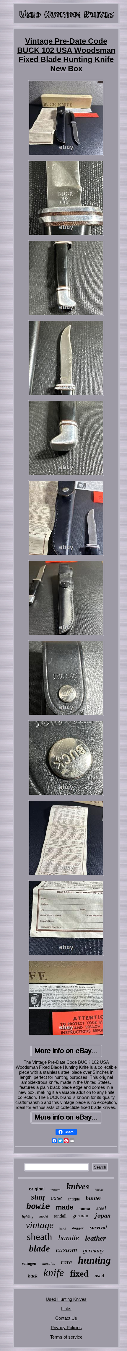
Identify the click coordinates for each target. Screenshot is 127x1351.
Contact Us (66, 1318)
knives (77, 1186)
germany (93, 1250)
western (56, 1189)
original (37, 1188)
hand (62, 1229)
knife (53, 1272)
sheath (39, 1236)
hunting (94, 1260)
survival (98, 1227)
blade (39, 1248)
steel (101, 1208)
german (80, 1215)
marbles (48, 1263)
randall (60, 1215)
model (43, 1216)
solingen (29, 1263)
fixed (79, 1273)
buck (33, 1275)
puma (84, 1208)
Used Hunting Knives (66, 1299)
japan (102, 1215)
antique (74, 1199)
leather (95, 1238)
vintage (39, 1225)
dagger (78, 1228)
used (99, 1275)
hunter (93, 1198)
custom (66, 1250)
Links (66, 1308)
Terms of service (66, 1336)
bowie (38, 1206)
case (56, 1197)
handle (68, 1237)
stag (38, 1196)
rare (66, 1262)
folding (99, 1189)
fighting (27, 1216)
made (65, 1207)
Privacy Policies (66, 1327)
